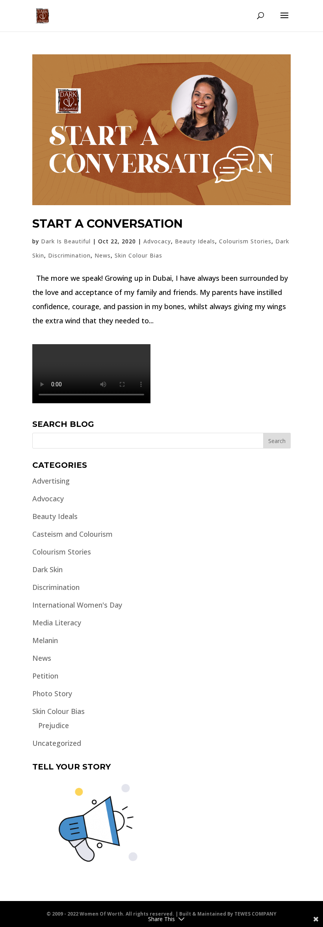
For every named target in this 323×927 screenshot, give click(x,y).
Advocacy (157, 241)
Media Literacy (56, 622)
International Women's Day (77, 605)
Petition (45, 675)
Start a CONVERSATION (107, 223)
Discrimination (69, 255)
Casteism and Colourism (72, 534)
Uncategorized (56, 743)
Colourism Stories (245, 241)
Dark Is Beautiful (66, 241)
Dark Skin (47, 569)
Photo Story (52, 693)
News (103, 255)
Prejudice (53, 725)
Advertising (51, 481)
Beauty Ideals (195, 241)
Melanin (45, 640)
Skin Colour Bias (138, 255)
